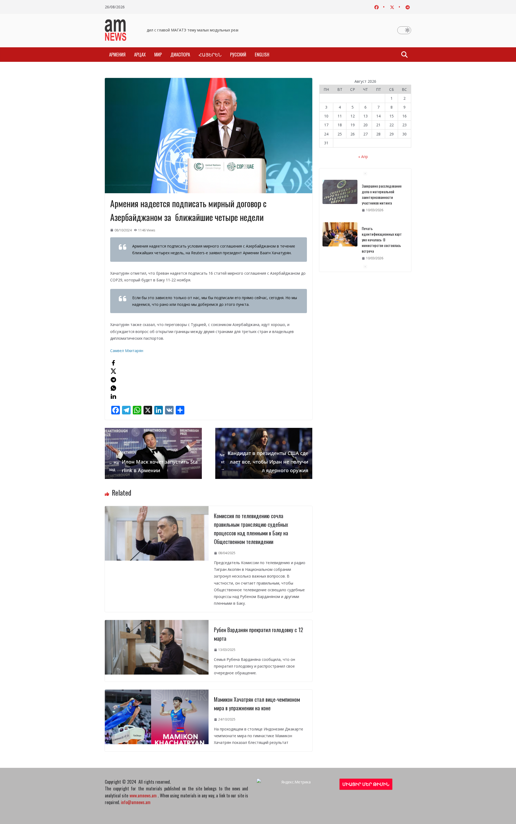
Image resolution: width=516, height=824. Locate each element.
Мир (158, 54)
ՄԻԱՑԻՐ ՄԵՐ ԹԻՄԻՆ (365, 784)
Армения (117, 54)
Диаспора (180, 54)
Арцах (140, 54)
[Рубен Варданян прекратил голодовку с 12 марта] (157, 623)
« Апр (363, 156)
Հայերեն (210, 54)
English (262, 54)
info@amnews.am (135, 802)
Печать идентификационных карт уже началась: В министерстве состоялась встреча (382, 197)
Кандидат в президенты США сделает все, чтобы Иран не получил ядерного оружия (264, 462)
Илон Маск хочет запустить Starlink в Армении (153, 466)
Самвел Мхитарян (126, 350)
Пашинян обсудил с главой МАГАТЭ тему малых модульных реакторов (182, 30)
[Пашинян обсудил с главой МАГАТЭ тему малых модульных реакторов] (339, 240)
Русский (238, 54)
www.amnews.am (143, 795)
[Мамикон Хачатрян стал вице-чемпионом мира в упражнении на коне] (157, 693)
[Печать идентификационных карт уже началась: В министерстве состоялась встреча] (339, 192)
